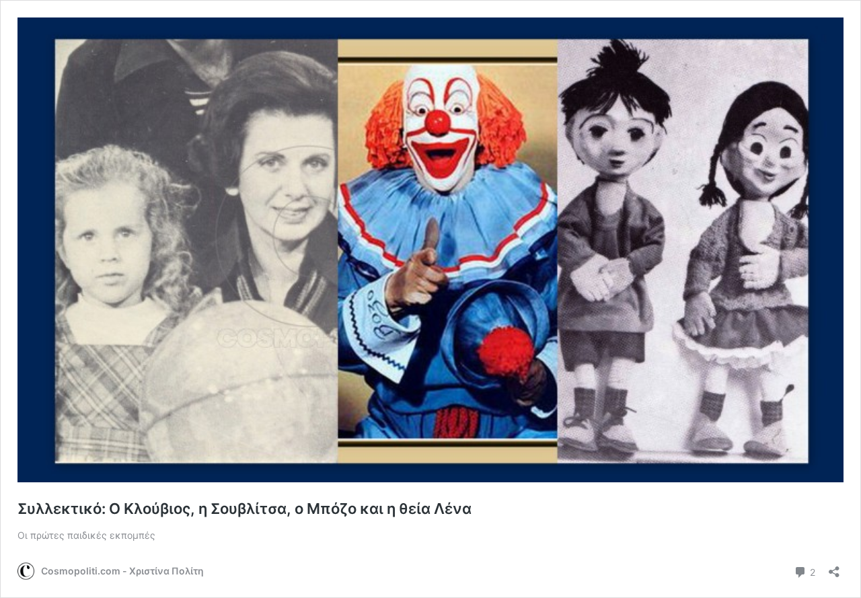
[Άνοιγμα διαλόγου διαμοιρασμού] (834, 567)
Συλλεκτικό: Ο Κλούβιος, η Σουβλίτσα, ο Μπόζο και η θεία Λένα (244, 508)
